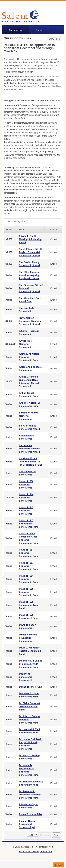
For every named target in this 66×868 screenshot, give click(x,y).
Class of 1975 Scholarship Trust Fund (28, 605)
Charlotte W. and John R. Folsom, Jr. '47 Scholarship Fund (30, 461)
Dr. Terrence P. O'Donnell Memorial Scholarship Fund (30, 794)
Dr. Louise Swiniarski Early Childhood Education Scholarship (30, 743)
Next (56, 834)
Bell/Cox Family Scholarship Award (29, 427)
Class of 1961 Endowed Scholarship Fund (29, 553)
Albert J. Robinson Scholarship (29, 332)
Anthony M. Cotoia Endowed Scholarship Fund (29, 357)
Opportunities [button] (15, 29)
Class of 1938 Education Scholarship (26, 484)
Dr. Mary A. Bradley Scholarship (29, 757)
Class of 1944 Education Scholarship (26, 497)
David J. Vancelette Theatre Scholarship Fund (30, 651)
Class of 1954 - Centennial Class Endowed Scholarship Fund (29, 538)
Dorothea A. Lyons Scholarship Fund (29, 695)
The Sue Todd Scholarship (26, 309)
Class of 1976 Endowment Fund (28, 616)
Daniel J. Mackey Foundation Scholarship (28, 637)
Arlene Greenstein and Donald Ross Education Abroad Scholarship (29, 381)
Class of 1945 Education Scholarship (26, 510)
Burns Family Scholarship (26, 437)
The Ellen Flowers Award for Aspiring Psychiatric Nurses (29, 275)
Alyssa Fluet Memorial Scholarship (25, 344)
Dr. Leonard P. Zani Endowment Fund (29, 731)
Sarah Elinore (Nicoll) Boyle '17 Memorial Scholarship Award (30, 252)
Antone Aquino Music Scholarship (31, 368)
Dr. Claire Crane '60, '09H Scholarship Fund (29, 706)
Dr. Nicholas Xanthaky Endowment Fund (31, 783)
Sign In (58, 864)
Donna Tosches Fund (30, 686)
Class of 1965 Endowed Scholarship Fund (29, 592)
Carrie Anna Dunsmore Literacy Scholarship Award (29, 448)
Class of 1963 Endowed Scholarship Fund (29, 566)
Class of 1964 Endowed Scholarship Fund (29, 579)
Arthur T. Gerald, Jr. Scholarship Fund (29, 404)
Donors (39, 29)
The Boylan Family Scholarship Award (29, 263)
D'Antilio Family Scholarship (27, 626)
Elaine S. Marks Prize (30, 814)
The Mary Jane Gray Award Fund (30, 299)
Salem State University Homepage (35, 851)
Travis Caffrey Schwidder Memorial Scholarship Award (30, 321)
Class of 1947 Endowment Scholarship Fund (29, 523)
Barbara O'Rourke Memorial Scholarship (28, 416)
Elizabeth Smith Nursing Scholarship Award (30, 239)
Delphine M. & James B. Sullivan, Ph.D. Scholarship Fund (30, 664)
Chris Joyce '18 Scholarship (27, 473)
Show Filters (54, 38)
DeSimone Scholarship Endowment (25, 677)
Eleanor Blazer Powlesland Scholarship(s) (27, 824)
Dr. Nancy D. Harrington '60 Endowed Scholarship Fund (29, 770)
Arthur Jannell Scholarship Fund (29, 394)
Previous (44, 834)
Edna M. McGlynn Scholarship (28, 806)
